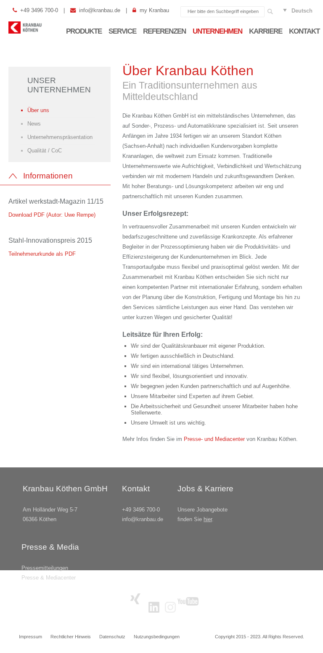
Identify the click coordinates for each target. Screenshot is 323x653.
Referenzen (164, 31)
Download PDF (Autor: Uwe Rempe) (51, 215)
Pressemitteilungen (44, 568)
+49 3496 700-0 (39, 10)
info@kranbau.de (99, 10)
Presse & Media (50, 547)
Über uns (38, 110)
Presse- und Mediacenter (215, 439)
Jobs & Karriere (205, 488)
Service (122, 31)
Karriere (265, 31)
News (34, 124)
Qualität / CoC (44, 150)
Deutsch (301, 11)
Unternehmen (217, 31)
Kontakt (304, 31)
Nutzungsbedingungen (157, 636)
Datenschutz (112, 636)
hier (208, 519)
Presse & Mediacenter (48, 577)
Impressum (30, 636)
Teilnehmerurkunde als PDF (42, 254)
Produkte (84, 31)
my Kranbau (154, 10)
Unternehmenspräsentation (60, 137)
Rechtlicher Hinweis (70, 636)
